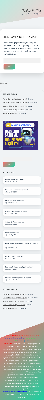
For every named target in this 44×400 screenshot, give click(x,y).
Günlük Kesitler (31, 10)
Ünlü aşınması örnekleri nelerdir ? (16, 190)
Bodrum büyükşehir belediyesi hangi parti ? (19, 267)
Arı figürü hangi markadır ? (14, 256)
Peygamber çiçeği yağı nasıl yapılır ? (15, 99)
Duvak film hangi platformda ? (15, 200)
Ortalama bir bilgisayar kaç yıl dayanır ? (18, 278)
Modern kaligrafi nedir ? (10, 113)
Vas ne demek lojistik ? (12, 233)
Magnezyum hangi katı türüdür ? (16, 211)
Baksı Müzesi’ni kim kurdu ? (14, 179)
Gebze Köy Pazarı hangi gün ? (15, 222)
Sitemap (3, 83)
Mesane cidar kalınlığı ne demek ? (14, 106)
